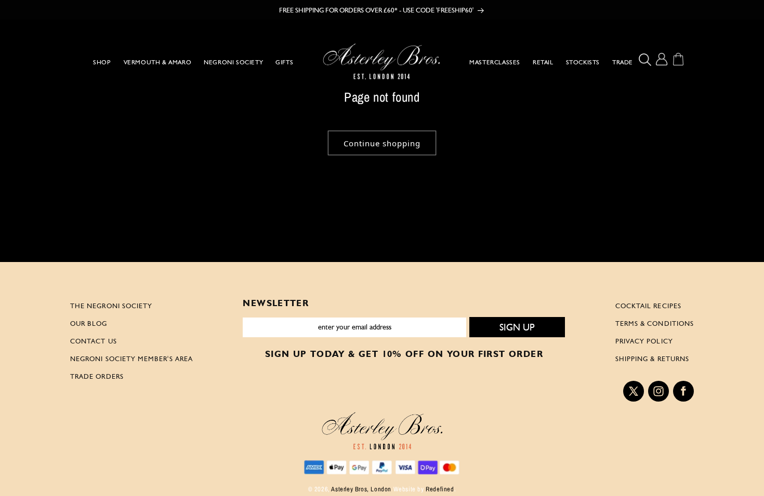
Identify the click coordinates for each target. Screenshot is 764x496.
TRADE (622, 62)
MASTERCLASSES (494, 62)
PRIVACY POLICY (644, 341)
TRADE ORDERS (97, 376)
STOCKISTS (583, 62)
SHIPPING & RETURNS (652, 358)
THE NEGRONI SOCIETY (111, 305)
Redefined (440, 489)
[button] (647, 59)
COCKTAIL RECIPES (648, 305)
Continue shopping (382, 143)
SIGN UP (517, 327)
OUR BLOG (89, 323)
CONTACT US (93, 341)
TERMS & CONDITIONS (654, 323)
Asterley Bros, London (361, 489)
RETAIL (543, 62)
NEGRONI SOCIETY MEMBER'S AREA (131, 358)
